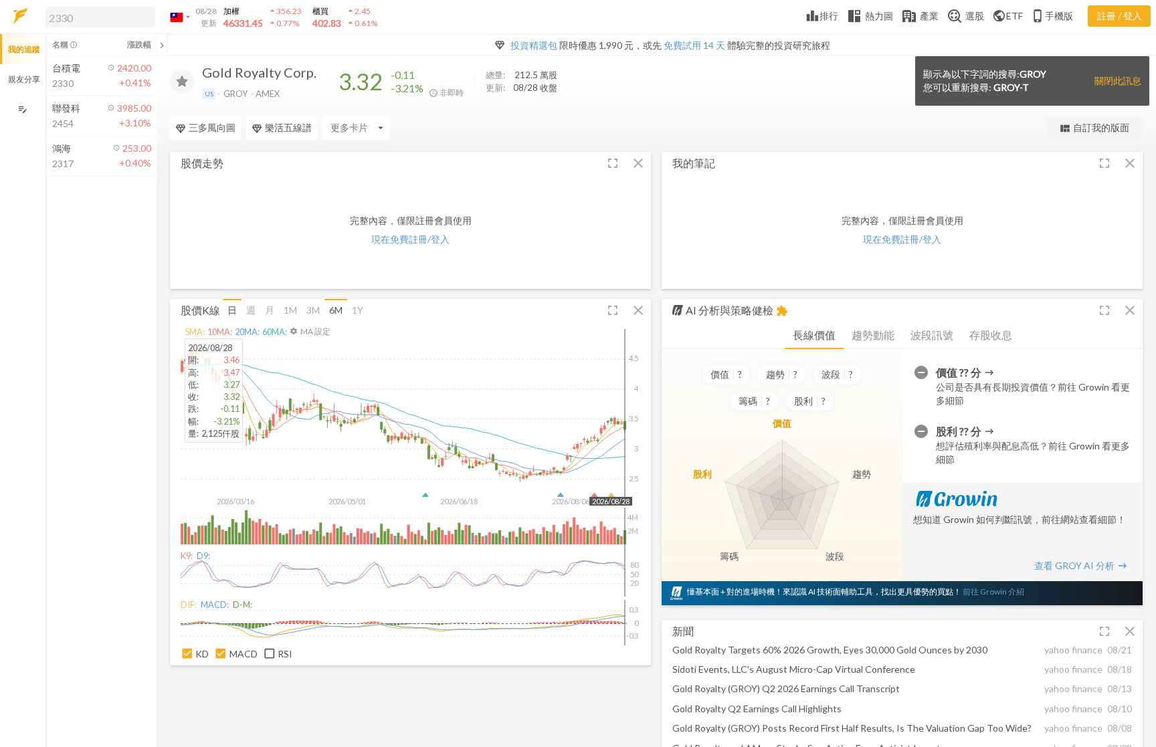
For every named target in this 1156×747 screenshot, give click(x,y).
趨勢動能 (873, 334)
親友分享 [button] (24, 79)
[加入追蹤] (182, 82)
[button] (97, 16)
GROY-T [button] (1011, 87)
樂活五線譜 (288, 127)
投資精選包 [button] (533, 45)
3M (313, 310)
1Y (357, 310)
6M (336, 310)
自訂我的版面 (1094, 128)
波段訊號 (931, 334)
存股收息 (990, 334)
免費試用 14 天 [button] (694, 45)
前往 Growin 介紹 (993, 591)
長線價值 (814, 334)
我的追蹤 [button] (24, 49)
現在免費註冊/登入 (410, 239)
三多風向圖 (212, 127)
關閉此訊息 (1117, 80)
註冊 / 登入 (1119, 15)
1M (290, 310)
